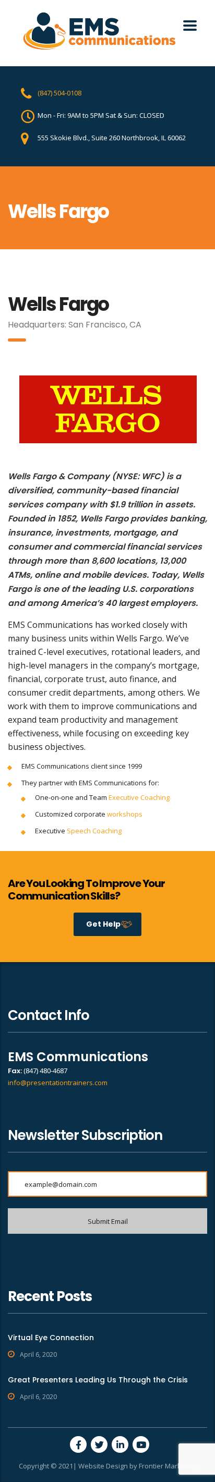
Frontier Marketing (168, 1466)
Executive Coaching (139, 797)
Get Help (103, 924)
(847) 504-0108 (59, 93)
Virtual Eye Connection (51, 1337)
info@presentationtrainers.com (58, 1082)
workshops (124, 814)
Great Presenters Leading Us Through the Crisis (98, 1380)
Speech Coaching (94, 830)
